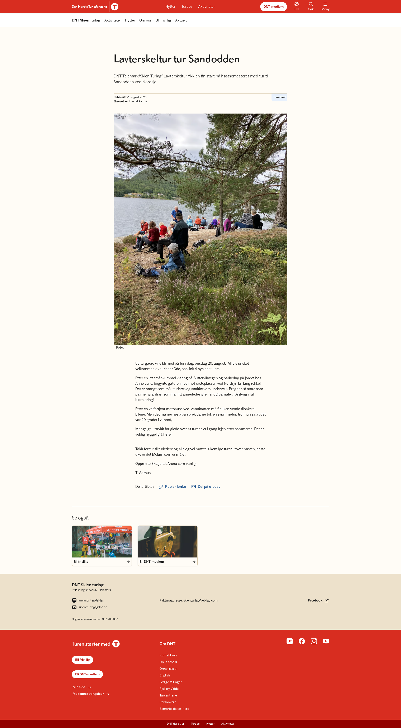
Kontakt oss (168, 655)
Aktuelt (181, 20)
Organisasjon (169, 669)
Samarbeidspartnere (174, 709)
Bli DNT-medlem (87, 674)
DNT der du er (175, 724)
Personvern (168, 702)
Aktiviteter (206, 6)
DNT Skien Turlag (86, 20)
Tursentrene (168, 695)
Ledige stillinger (171, 682)
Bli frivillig (163, 20)
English (165, 675)
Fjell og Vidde (169, 689)
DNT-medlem (274, 7)
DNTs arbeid (168, 662)
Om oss (145, 20)
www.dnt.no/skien (91, 600)
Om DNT (167, 644)
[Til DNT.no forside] (94, 6)
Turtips (186, 6)
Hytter (170, 6)
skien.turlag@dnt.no (93, 607)
